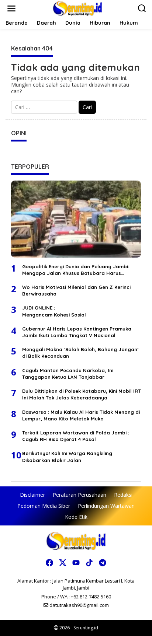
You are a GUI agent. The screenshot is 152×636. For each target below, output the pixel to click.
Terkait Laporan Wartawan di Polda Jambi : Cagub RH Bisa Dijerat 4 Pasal (75, 436)
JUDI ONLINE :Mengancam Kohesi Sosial (54, 311)
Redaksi (123, 494)
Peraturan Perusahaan (79, 494)
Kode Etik (76, 516)
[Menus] (11, 8)
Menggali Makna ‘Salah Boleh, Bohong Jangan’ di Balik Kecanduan (80, 352)
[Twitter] (63, 562)
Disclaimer (32, 494)
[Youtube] (76, 562)
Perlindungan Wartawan (106, 505)
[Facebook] (49, 562)
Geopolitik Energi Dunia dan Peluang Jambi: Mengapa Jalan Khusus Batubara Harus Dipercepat (75, 269)
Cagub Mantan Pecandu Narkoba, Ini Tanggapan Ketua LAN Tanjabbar (67, 373)
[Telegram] (102, 562)
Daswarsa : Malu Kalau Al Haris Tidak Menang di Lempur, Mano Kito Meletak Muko (81, 415)
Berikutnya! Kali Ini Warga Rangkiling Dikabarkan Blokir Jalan (67, 456)
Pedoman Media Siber (43, 505)
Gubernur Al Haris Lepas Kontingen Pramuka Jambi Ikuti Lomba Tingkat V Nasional (76, 332)
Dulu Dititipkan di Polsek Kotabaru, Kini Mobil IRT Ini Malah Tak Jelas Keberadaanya (81, 394)
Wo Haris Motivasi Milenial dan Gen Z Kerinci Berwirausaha (76, 290)
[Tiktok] (89, 562)
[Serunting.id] (77, 7)
